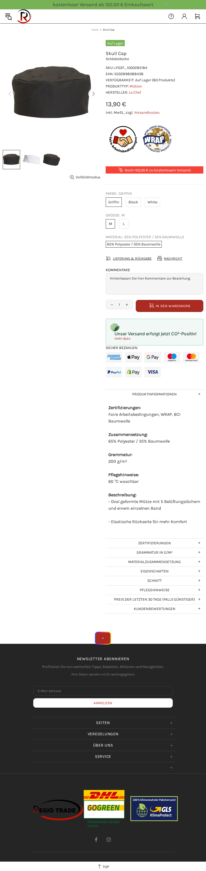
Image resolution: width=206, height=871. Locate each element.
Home (94, 29)
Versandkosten (146, 112)
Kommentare (118, 270)
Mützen (136, 86)
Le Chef (135, 92)
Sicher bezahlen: (122, 348)
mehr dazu (122, 338)
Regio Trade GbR (24, 16)
